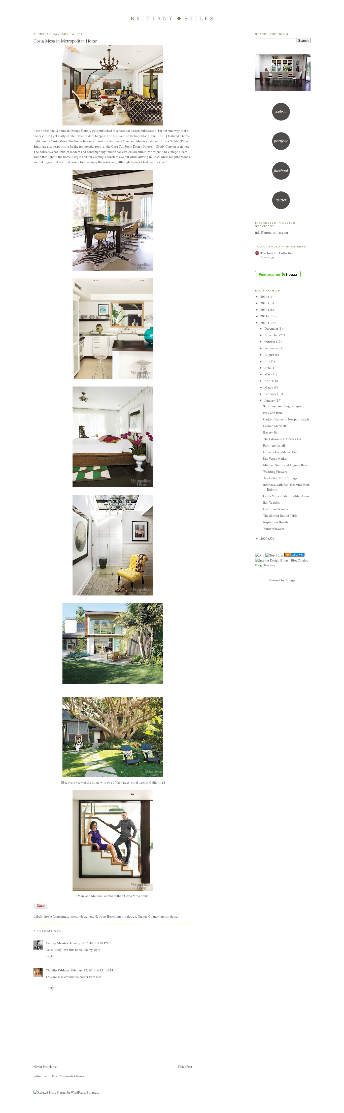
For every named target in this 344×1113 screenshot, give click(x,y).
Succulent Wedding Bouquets (283, 406)
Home (53, 1066)
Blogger (290, 580)
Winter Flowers (273, 528)
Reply (50, 956)
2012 (264, 309)
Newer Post (41, 1066)
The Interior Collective (276, 252)
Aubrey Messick (57, 942)
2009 (264, 538)
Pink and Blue (273, 412)
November (271, 335)
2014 (264, 296)
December (271, 328)
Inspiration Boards (275, 522)
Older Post (185, 1066)
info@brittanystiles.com (271, 232)
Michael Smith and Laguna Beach (286, 465)
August (269, 354)
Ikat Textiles (271, 502)
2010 (264, 322)
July (267, 361)
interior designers (81, 916)
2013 (264, 303)
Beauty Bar (271, 432)
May (267, 374)
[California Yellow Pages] (294, 555)
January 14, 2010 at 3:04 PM (89, 943)
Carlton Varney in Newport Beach (286, 419)
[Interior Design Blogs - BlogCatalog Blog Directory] (283, 565)
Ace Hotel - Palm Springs (280, 478)
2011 (264, 316)
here (186, 146)
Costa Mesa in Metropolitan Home (65, 41)
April (268, 380)
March (269, 387)
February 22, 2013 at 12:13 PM (92, 970)
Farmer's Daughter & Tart (280, 452)
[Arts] (260, 555)
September (272, 348)
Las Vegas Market (275, 458)
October (270, 341)
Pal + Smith (170, 141)
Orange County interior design (158, 916)
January (270, 400)
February (270, 394)
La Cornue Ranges (275, 509)
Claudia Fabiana (57, 970)
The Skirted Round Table (280, 515)
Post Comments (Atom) (68, 1076)
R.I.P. (162, 136)
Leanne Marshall (274, 425)
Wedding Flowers (275, 471)
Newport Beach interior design (115, 916)
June (267, 367)
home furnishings (56, 916)
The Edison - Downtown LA (282, 439)
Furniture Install (274, 445)
